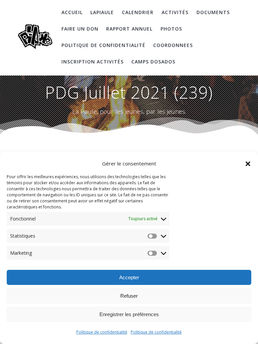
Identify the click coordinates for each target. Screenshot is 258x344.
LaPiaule (102, 12)
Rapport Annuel (129, 29)
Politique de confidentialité (101, 332)
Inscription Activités (92, 61)
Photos (171, 29)
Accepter (129, 277)
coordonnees (173, 45)
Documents (213, 12)
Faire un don (79, 29)
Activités (175, 12)
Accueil (72, 12)
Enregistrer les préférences (129, 314)
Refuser (129, 296)
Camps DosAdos (153, 61)
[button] (248, 163)
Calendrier (138, 12)
